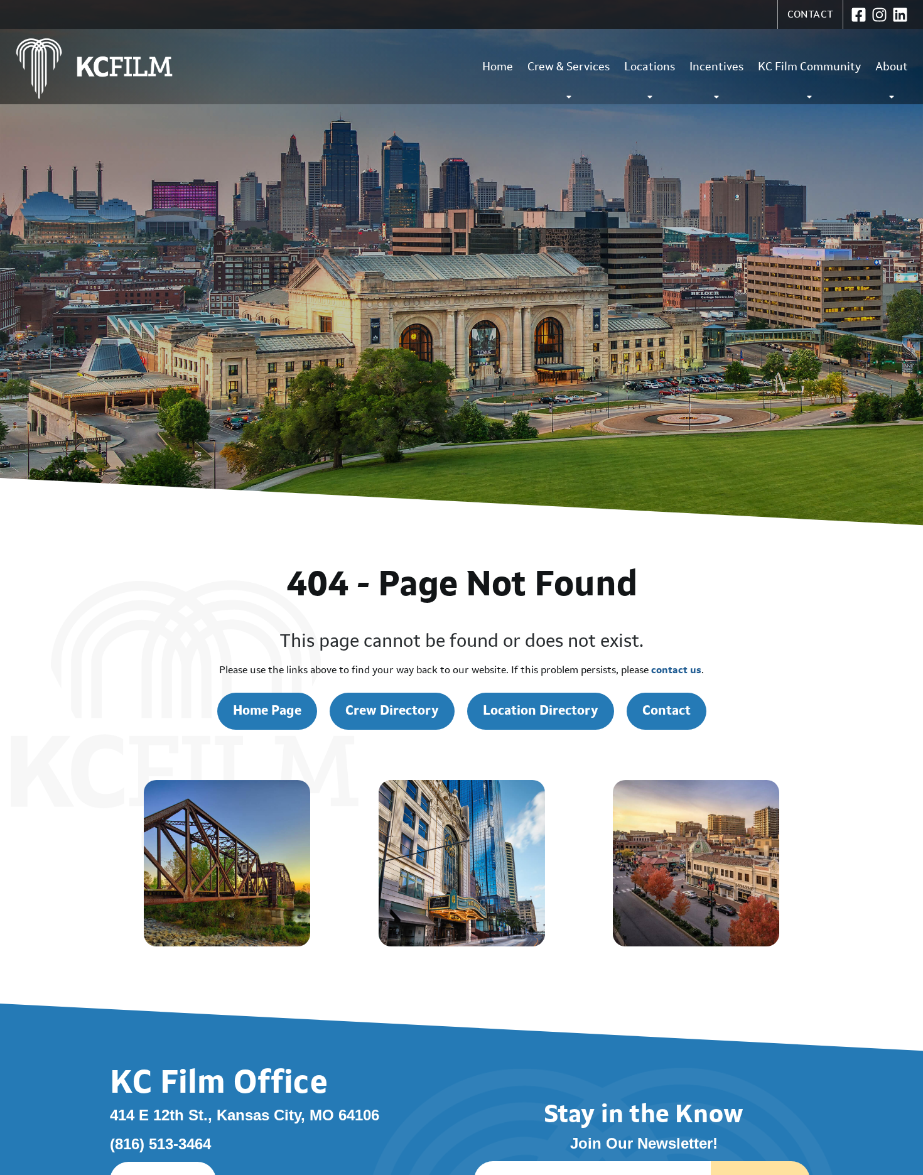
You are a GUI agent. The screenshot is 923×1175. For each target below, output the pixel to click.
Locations (649, 66)
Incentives (716, 66)
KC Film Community (809, 66)
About (891, 66)
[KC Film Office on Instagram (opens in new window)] (879, 14)
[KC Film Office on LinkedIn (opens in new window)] (900, 14)
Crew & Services (568, 66)
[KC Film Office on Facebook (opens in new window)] (858, 14)
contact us (676, 670)
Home (497, 66)
